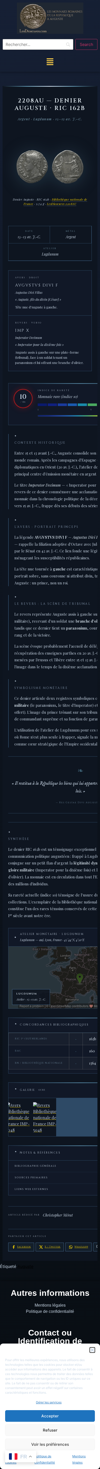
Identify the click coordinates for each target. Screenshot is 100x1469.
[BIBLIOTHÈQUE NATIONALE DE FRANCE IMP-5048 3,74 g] (32, 1117)
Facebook (24, 1247)
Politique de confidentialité (50, 1311)
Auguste (25, 1266)
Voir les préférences (50, 1444)
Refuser (50, 1430)
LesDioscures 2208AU (62, 204)
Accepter (50, 1416)
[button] (92, 1350)
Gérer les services (49, 1402)
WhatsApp (81, 1247)
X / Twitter (53, 1247)
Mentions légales (50, 1305)
